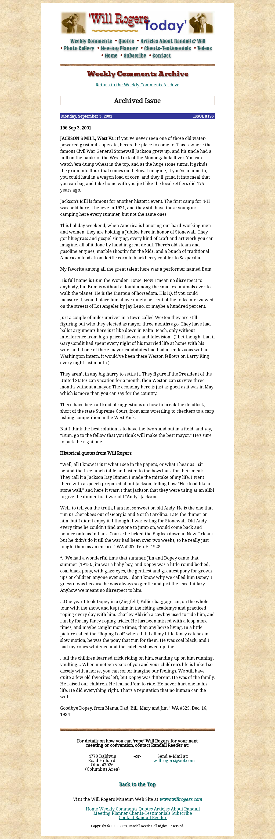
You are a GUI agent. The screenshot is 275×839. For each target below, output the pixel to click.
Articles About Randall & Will (172, 41)
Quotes (126, 41)
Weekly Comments (91, 41)
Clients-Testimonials (167, 48)
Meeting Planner (119, 48)
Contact (162, 55)
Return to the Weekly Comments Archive (137, 85)
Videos (204, 48)
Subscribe (135, 55)
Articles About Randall (177, 809)
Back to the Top (137, 784)
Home (111, 55)
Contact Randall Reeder (143, 817)
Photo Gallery (79, 48)
